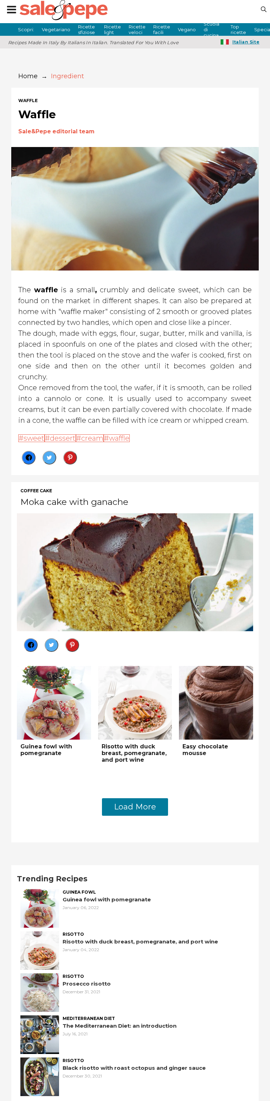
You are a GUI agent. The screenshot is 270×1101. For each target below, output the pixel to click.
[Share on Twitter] (49, 458)
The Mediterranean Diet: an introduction (119, 1025)
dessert (63, 438)
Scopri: (26, 29)
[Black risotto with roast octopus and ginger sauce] (39, 1076)
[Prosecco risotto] (39, 991)
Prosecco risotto (87, 983)
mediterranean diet (89, 1018)
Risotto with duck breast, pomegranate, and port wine (134, 753)
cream (92, 438)
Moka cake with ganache (74, 501)
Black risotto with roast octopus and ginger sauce (134, 1068)
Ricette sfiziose (86, 29)
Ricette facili (161, 29)
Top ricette (238, 29)
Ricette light (112, 29)
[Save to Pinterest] (70, 458)
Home (28, 76)
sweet (34, 438)
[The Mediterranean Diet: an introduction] (39, 1033)
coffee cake (36, 490)
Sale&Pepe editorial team (56, 131)
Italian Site (245, 42)
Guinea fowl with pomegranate (46, 749)
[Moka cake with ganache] (135, 571)
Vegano (187, 29)
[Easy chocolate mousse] (216, 702)
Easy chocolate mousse (205, 749)
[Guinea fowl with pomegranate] (54, 702)
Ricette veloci (137, 29)
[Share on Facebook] (29, 458)
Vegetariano (56, 29)
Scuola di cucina (211, 29)
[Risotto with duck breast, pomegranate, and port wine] (135, 702)
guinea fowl (79, 892)
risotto (73, 934)
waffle (28, 100)
